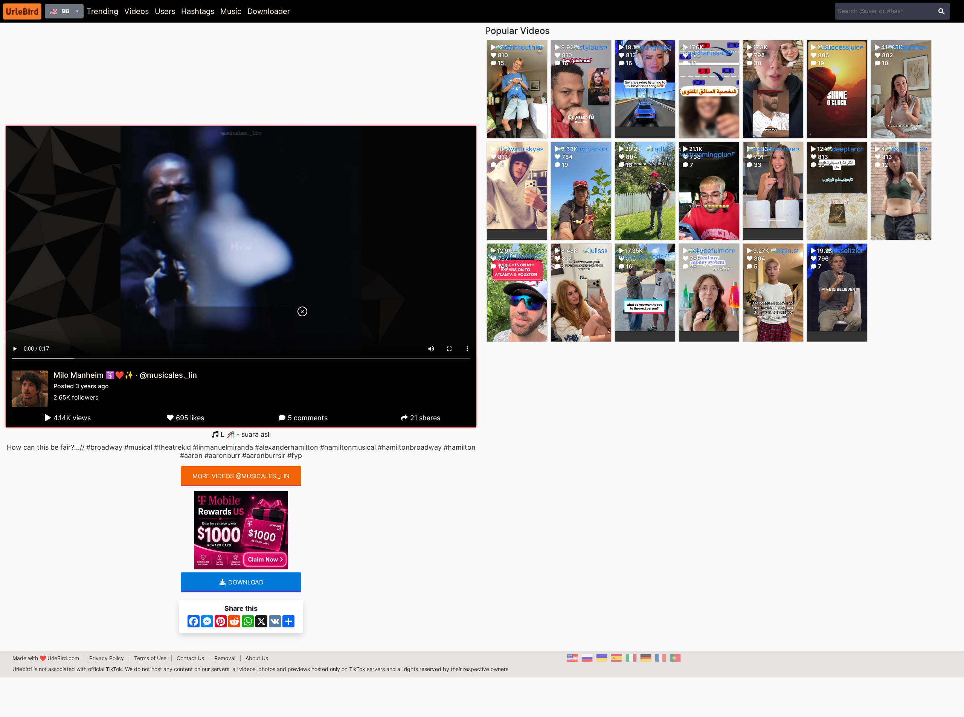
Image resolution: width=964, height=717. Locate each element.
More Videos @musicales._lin (241, 476)
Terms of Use (150, 658)
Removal (224, 658)
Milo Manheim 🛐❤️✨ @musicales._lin (125, 375)
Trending (102, 11)
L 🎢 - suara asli (245, 434)
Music (230, 11)
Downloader (268, 11)
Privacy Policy (106, 658)
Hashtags (197, 11)
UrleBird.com (63, 658)
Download (245, 582)
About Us (257, 658)
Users (165, 11)
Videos (136, 11)
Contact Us (190, 658)
